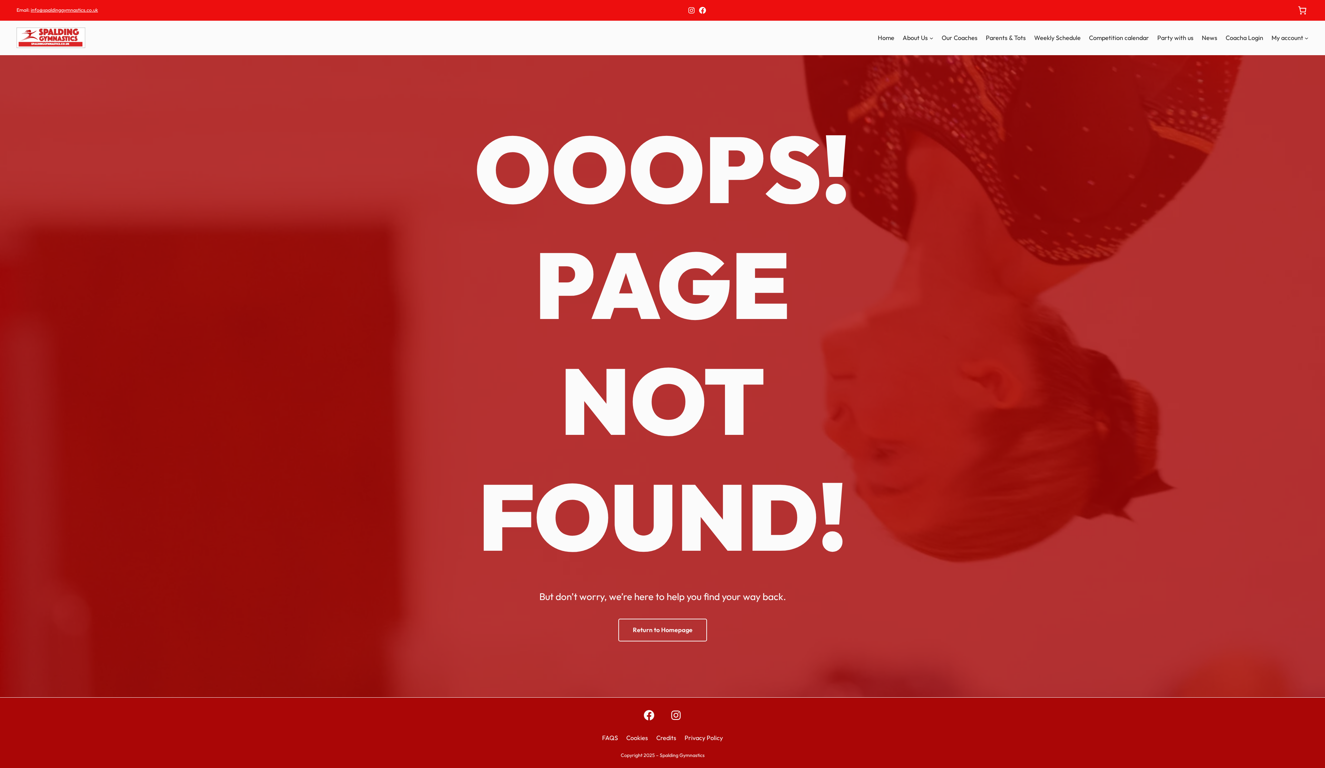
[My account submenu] (1306, 38)
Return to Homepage (663, 630)
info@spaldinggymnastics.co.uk (64, 10)
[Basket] (1302, 10)
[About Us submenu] (931, 38)
